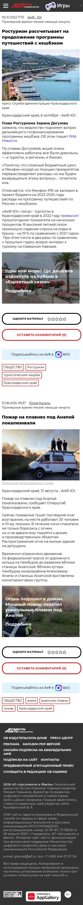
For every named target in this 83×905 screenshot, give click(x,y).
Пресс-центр (61, 738)
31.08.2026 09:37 (14, 403)
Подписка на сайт (20, 760)
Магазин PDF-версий (41, 744)
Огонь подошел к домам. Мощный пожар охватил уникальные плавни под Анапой (34, 607)
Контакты (50, 760)
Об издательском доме (25, 738)
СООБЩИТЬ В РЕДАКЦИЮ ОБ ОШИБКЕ (35, 772)
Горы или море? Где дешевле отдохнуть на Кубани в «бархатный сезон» (39, 276)
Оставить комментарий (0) (41, 335)
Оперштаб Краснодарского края (27, 483)
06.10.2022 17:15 (13, 17)
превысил (70, 216)
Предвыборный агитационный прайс (38, 766)
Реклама (11, 744)
